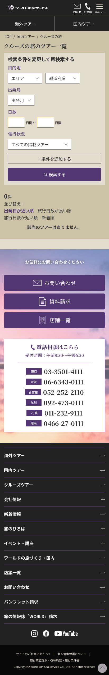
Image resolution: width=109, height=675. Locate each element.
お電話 (88, 12)
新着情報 (12, 514)
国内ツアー (26, 36)
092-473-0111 (64, 402)
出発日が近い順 (19, 210)
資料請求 (60, 301)
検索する (57, 174)
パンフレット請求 (21, 601)
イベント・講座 (19, 543)
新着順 (48, 217)
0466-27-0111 (64, 423)
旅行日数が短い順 (21, 217)
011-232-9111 (63, 412)
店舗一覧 (60, 320)
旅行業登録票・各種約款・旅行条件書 (54, 660)
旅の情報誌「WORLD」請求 (30, 616)
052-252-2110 (63, 392)
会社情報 (12, 499)
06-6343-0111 (64, 381)
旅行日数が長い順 (54, 210)
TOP (8, 36)
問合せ (77, 12)
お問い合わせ (60, 283)
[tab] (99, 8)
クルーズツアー (18, 484)
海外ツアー (14, 455)
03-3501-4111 (63, 371)
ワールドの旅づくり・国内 (29, 558)
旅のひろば (14, 528)
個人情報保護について (72, 654)
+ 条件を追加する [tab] (54, 159)
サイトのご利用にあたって (33, 654)
